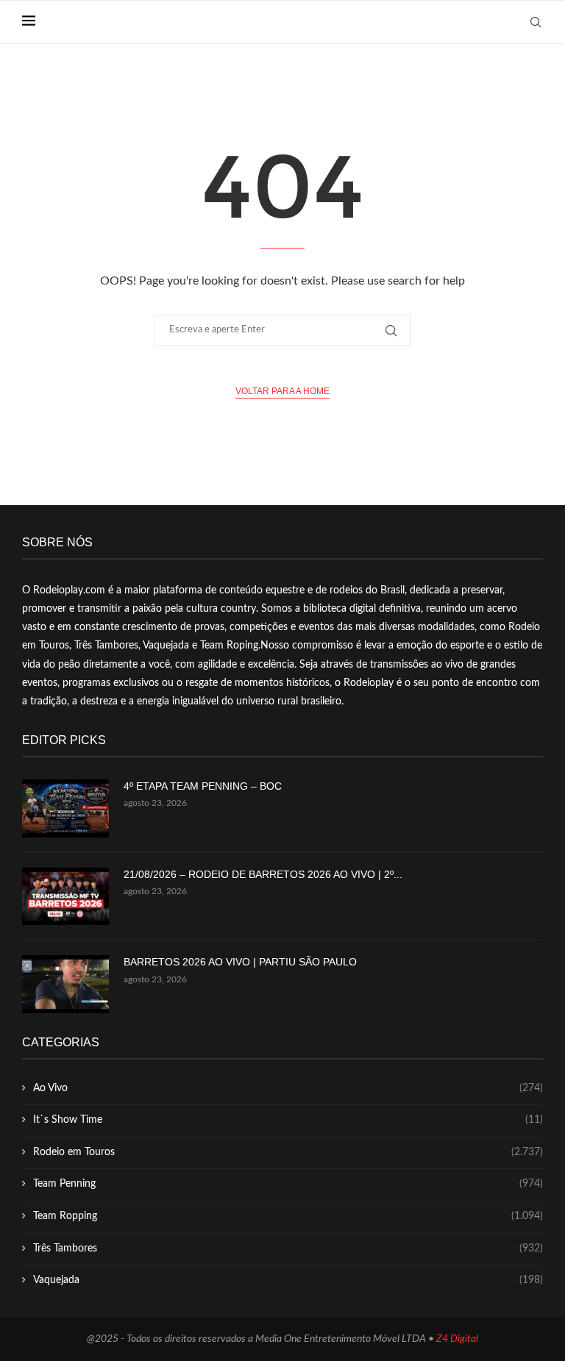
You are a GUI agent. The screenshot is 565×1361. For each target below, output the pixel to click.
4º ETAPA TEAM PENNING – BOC (203, 786)
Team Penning (288, 1184)
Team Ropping (288, 1216)
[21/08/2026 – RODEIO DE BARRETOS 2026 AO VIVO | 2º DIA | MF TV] (65, 897)
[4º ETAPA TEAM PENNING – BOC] (65, 808)
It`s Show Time (288, 1120)
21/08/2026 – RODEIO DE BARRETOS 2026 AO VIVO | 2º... (263, 874)
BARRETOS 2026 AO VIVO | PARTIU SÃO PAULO (240, 962)
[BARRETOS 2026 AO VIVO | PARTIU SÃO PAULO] (65, 984)
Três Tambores (288, 1248)
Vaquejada (288, 1280)
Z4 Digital (457, 1339)
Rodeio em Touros (288, 1152)
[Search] (535, 22)
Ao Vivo (288, 1088)
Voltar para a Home (282, 391)
